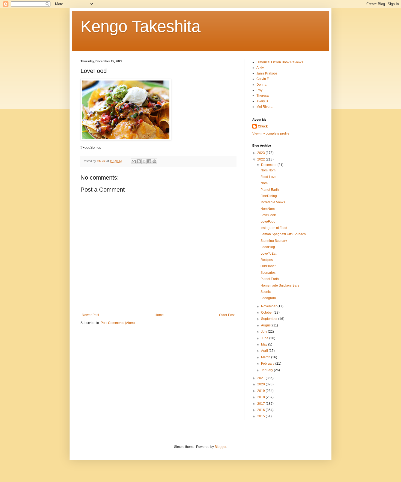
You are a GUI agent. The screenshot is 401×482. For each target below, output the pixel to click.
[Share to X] (144, 161)
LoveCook (268, 215)
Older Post (227, 315)
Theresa (262, 95)
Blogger (220, 447)
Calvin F (262, 79)
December (269, 165)
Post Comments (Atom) (118, 323)
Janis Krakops (266, 73)
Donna (261, 85)
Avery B (262, 101)
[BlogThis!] (139, 161)
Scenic (266, 292)
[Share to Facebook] (149, 161)
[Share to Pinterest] (154, 161)
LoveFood (268, 222)
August (266, 325)
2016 (261, 410)
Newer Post (90, 315)
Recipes (267, 260)
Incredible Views (273, 202)
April (265, 351)
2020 (261, 384)
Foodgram (268, 298)
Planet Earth (270, 190)
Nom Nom (268, 170)
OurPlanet (268, 266)
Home (159, 315)
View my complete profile (270, 133)
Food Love (268, 177)
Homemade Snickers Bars (280, 285)
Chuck (263, 126)
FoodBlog (268, 247)
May (264, 344)
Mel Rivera (264, 107)
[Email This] (133, 161)
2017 (261, 404)
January (267, 370)
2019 (261, 391)
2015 (261, 416)
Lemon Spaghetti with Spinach (283, 234)
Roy (259, 90)
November (269, 306)
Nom (264, 183)
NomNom (268, 209)
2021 (261, 378)
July (264, 332)
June (265, 338)
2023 (261, 153)
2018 (261, 397)
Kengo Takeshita (140, 26)
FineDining (269, 196)
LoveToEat (268, 253)
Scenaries (268, 273)
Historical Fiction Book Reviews (279, 62)
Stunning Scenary (274, 241)
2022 (261, 159)
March (266, 357)
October (267, 312)
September (269, 319)
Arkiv (260, 68)
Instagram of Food (274, 228)
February (268, 363)
